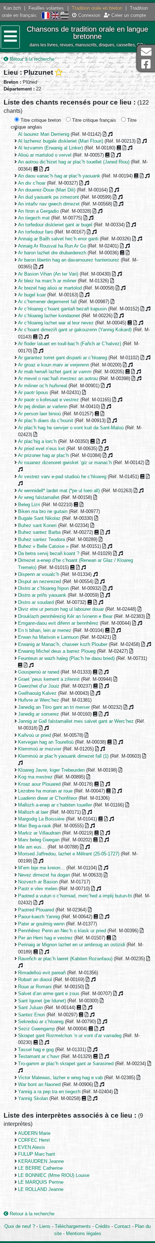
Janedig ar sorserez (38, 714)
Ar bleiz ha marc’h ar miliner (47, 280)
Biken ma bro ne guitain (42, 511)
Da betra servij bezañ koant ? (48, 553)
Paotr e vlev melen (37, 888)
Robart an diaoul (35, 979)
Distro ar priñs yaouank (42, 595)
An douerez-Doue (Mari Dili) (46, 190)
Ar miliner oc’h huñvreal (42, 385)
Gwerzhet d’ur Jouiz (38, 686)
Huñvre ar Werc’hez (38, 700)
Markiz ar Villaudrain (39, 833)
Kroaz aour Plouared (39, 784)
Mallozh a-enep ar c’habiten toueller (55, 805)
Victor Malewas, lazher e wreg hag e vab (60, 1077)
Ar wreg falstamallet (38, 497)
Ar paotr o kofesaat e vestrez (48, 399)
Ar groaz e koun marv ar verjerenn (53, 365)
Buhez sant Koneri (37, 525)
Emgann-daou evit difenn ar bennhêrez (58, 623)
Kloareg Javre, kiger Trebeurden (51, 770)
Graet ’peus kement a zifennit (49, 679)
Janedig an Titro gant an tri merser (54, 707)
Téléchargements (73, 1226)
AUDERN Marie (34, 1133)
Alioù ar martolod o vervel (44, 155)
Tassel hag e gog (36, 1049)
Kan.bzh (12, 8)
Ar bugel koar (32, 294)
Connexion (88, 15)
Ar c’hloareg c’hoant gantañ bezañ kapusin (62, 308)
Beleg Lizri (29, 504)
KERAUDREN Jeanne (41, 1161)
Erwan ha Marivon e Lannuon (48, 637)
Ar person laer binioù (39, 413)
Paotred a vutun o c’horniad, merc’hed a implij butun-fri (75, 895)
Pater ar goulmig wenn (41, 924)
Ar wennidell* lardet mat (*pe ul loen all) (59, 490)
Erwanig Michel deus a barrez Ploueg (57, 651)
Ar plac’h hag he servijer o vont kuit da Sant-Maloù (71, 427)
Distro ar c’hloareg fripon (43, 588)
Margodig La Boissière (41, 819)
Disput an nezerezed (39, 581)
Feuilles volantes (46, 8)
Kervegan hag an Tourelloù (46, 742)
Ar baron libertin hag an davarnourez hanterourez (68, 260)
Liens (44, 1226)
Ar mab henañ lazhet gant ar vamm (55, 371)
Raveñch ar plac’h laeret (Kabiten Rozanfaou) (65, 958)
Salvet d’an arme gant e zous (48, 993)
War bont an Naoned (39, 1084)
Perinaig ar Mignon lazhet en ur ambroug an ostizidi (71, 944)
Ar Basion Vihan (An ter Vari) (48, 274)
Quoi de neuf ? (19, 1226)
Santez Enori (31, 1014)
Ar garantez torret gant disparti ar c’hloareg (62, 357)
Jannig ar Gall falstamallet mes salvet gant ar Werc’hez (76, 721)
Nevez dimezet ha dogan (44, 875)
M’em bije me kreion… (41, 867)
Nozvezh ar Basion (38, 881)
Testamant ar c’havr (38, 1056)
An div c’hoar (31, 183)
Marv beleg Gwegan (38, 839)
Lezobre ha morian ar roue (45, 791)
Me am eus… (32, 847)
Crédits (102, 1226)
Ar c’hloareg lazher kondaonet (49, 315)
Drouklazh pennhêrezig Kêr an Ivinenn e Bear (65, 616)
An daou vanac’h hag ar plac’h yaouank (59, 176)
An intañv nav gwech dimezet (49, 204)
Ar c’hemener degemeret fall (47, 301)
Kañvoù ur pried (34, 735)
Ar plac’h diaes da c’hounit (45, 420)
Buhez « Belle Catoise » (43, 546)
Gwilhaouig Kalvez (37, 693)
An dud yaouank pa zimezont (48, 197)
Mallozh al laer (33, 812)
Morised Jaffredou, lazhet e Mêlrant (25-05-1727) (68, 853)
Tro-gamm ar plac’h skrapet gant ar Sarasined (66, 1063)
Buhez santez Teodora (41, 539)
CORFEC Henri (34, 1140)
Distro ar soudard (36, 602)
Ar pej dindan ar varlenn (42, 406)
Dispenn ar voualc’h (38, 574)
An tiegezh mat (34, 218)
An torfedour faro (35, 232)
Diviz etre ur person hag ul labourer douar (61, 609)
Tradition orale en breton (97, 8)
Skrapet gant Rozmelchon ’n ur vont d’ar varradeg (69, 1035)
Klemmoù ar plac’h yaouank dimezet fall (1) (63, 756)
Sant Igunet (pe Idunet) (42, 1000)
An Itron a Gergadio (38, 211)
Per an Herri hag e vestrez (45, 938)
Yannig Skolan (33, 1098)
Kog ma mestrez (35, 777)
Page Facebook (146, 64)
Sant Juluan (30, 1007)
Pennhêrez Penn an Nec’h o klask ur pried (62, 930)
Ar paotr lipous (33, 392)
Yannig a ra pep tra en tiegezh (49, 1091)
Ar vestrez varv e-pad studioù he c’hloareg (62, 476)
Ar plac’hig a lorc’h (37, 441)
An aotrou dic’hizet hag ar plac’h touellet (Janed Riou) (73, 162)
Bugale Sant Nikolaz (39, 518)
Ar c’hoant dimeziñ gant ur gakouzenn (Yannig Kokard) (75, 329)
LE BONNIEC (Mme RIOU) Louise (53, 1175)
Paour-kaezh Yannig (39, 916)
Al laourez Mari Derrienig (43, 134)
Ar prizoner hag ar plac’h (43, 455)
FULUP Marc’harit (36, 1154)
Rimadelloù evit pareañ (42, 972)
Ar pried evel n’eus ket (41, 448)
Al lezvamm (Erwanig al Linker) (50, 148)
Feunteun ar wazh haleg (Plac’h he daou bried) (66, 658)
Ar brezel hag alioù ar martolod (50, 288)
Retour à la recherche (31, 59)
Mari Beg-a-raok (34, 825)
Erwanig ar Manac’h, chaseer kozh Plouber (62, 644)
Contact (122, 1226)
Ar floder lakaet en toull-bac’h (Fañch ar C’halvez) (69, 343)
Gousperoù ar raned (38, 672)
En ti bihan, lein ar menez (44, 630)
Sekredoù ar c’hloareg (40, 1021)
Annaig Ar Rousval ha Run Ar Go (52, 246)
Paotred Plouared (36, 909)
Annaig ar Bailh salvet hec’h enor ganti (58, 238)
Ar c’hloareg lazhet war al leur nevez (56, 322)
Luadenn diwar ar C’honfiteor (47, 798)
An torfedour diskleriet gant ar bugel (55, 224)
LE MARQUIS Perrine (40, 1182)
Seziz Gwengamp (36, 1028)
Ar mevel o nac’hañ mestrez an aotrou (58, 378)
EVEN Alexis (31, 1147)
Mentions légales (83, 1233)
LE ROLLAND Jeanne (40, 1189)
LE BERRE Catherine (40, 1168)
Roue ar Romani (35, 986)
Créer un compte (128, 15)
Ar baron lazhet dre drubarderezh (52, 252)
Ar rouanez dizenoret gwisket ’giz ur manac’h (65, 462)
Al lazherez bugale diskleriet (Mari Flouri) (60, 141)
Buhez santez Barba (39, 532)
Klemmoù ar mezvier (39, 749)
